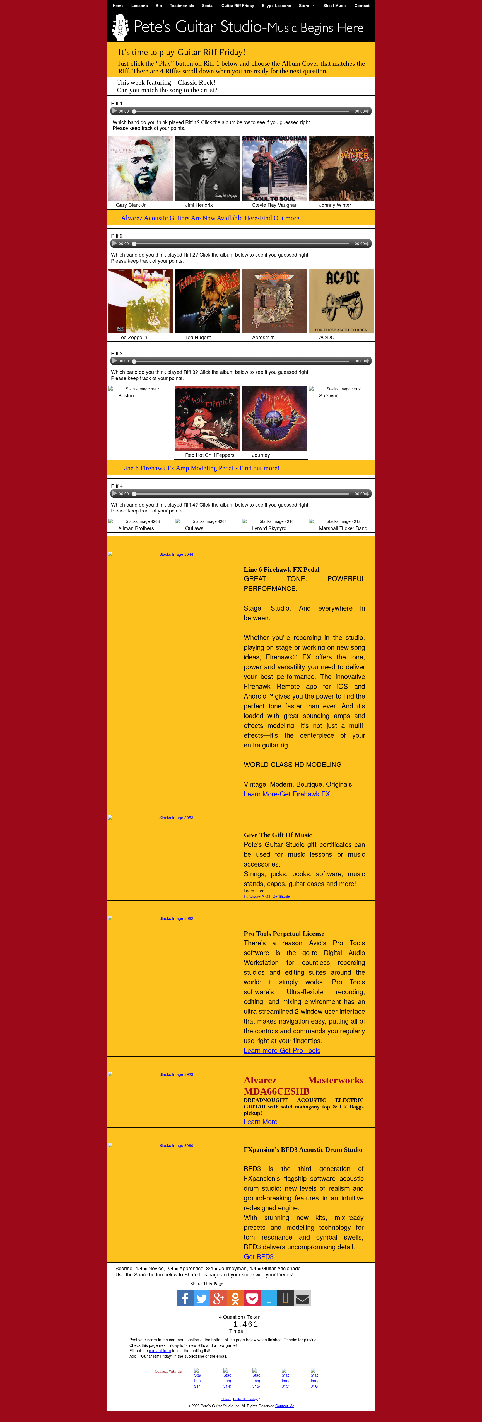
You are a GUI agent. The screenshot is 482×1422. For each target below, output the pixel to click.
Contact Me (284, 1405)
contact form (160, 1350)
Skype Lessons (276, 5)
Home (118, 5)
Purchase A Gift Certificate (267, 896)
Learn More (261, 1121)
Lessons (139, 5)
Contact (362, 5)
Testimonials (182, 5)
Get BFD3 (259, 1256)
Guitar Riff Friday (237, 5)
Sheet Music (335, 5)
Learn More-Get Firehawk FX (287, 793)
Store (304, 5)
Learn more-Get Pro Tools (282, 1050)
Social (208, 5)
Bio (159, 5)
